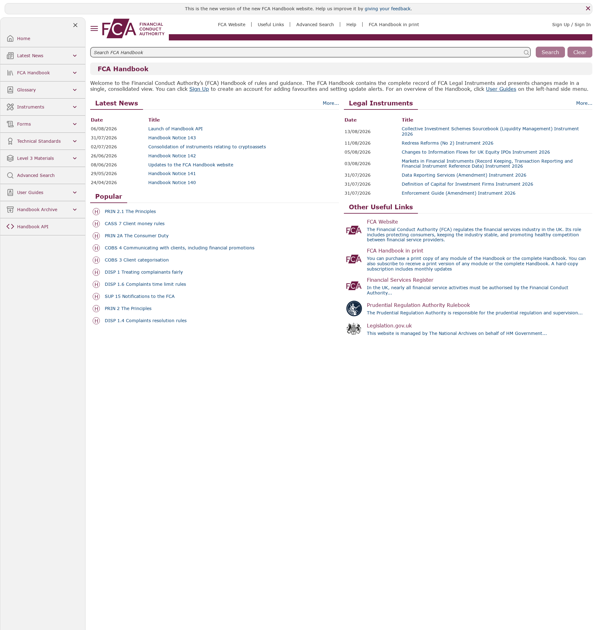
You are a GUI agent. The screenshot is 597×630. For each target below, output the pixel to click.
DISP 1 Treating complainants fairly (144, 272)
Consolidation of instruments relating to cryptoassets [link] (207, 146)
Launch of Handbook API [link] (175, 128)
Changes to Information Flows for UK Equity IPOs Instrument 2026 (476, 152)
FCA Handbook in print (395, 250)
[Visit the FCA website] (354, 230)
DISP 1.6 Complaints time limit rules (145, 284)
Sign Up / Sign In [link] (571, 24)
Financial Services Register (400, 280)
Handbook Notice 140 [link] (172, 182)
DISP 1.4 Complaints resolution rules (146, 320)
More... (331, 103)
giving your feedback (387, 8)
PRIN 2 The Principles (128, 308)
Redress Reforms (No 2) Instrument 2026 (447, 143)
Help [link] (351, 24)
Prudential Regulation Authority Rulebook (418, 305)
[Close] (587, 8)
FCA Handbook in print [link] (394, 24)
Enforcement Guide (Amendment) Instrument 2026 (459, 193)
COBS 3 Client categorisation (137, 259)
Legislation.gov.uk (389, 325)
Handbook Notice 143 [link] (172, 137)
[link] (133, 28)
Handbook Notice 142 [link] (172, 155)
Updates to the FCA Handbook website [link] (190, 164)
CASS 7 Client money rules (134, 223)
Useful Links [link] (271, 24)
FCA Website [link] (231, 24)
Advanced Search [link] (315, 24)
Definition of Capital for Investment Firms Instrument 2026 (467, 184)
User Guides (501, 89)
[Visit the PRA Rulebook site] (354, 308)
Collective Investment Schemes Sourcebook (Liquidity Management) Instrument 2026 (490, 131)
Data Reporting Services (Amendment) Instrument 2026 (464, 175)
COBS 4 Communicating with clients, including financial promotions (179, 247)
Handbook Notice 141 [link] (172, 173)
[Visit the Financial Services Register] (354, 285)
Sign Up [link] (199, 89)
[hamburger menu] (94, 29)
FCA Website (382, 222)
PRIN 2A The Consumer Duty (137, 235)
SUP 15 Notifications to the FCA (140, 296)
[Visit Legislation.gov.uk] (354, 329)
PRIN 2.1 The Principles (130, 211)
